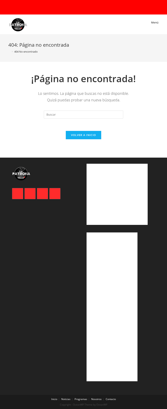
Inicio (54, 399)
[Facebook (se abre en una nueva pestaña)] (79, 7)
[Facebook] (30, 193)
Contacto (111, 399)
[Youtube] (54, 193)
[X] (17, 193)
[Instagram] (42, 193)
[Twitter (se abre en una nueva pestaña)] (74, 7)
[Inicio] (9, 51)
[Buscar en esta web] (83, 114)
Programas (81, 399)
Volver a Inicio (83, 135)
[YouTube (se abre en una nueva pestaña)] (90, 7)
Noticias (65, 399)
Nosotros (96, 399)
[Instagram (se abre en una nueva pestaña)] (85, 7)
